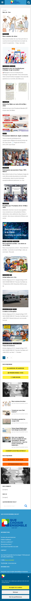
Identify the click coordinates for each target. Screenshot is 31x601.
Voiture (14, 309)
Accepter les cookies (15, 587)
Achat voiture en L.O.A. (10, 277)
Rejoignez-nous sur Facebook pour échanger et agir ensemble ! (13, 69)
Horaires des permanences (8, 537)
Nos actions (12, 66)
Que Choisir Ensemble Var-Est (20, 403)
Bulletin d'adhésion (6, 539)
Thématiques (5, 167)
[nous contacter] (9, 560)
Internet (4, 133)
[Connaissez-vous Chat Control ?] (7, 412)
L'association (6, 66)
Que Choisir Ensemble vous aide (9, 546)
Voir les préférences (15, 597)
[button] (28, 576)
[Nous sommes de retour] (7, 403)
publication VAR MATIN (7, 309)
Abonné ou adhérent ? (7, 542)
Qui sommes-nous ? (6, 544)
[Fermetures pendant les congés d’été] (7, 421)
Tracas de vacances (9, 345)
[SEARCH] (25, 506)
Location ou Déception (9, 311)
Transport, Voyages (17, 343)
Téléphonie (9, 241)
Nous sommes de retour (10, 36)
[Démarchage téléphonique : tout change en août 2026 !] (7, 430)
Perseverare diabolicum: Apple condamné (15, 136)
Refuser (15, 592)
